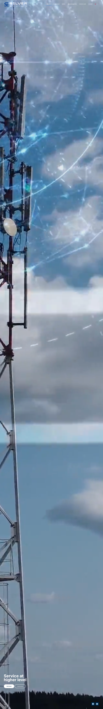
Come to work (82, 4)
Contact (90, 4)
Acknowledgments (72, 4)
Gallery (63, 4)
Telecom (48, 4)
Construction (56, 4)
